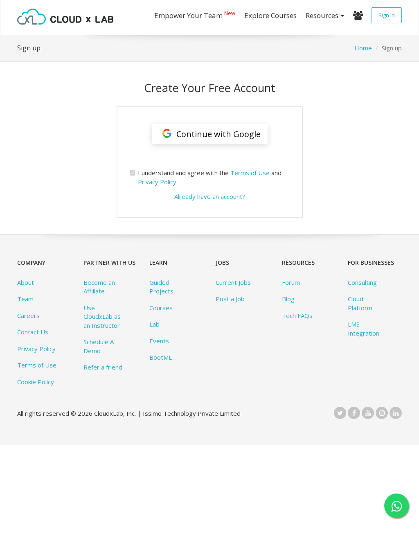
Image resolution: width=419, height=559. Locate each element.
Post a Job (230, 299)
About (25, 282)
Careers (28, 315)
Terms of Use (250, 173)
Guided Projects (161, 286)
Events (159, 341)
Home (363, 48)
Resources (323, 15)
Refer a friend (102, 367)
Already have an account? (209, 196)
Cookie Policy (35, 382)
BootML (160, 357)
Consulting (362, 282)
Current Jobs (233, 282)
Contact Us (32, 332)
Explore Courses (270, 15)
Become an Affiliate (99, 286)
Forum (291, 282)
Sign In (386, 15)
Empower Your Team (194, 14)
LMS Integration (363, 328)
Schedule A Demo (98, 346)
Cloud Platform (360, 303)
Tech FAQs (297, 315)
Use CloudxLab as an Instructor (102, 316)
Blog (288, 299)
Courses (161, 308)
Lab (154, 324)
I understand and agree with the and (210, 177)
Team (25, 299)
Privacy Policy (157, 182)
